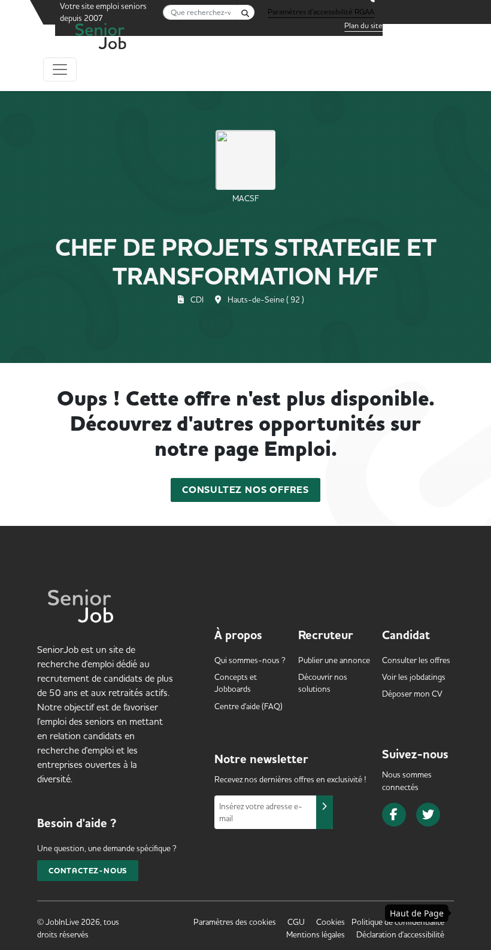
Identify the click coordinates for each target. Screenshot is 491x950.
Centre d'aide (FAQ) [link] (248, 706)
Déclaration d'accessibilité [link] (400, 934)
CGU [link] (296, 922)
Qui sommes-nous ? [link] (250, 660)
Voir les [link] (413, 677)
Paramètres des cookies (234, 922)
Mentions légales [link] (315, 934)
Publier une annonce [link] (334, 660)
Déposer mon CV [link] (412, 693)
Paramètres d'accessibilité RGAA (321, 11)
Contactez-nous (88, 871)
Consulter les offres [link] (416, 660)
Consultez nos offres (245, 490)
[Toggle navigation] (60, 69)
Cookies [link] (330, 922)
